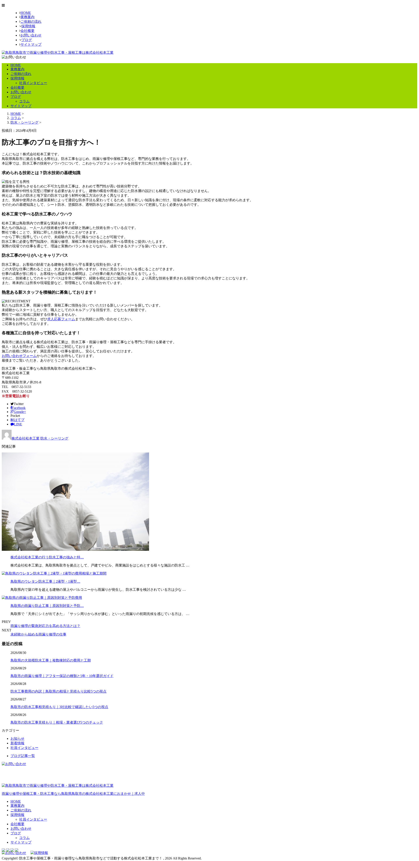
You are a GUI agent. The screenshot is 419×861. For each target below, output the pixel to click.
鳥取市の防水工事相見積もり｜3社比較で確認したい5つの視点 (59, 707)
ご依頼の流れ (31, 21)
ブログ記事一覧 (22, 756)
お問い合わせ (31, 35)
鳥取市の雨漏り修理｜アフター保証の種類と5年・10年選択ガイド (61, 676)
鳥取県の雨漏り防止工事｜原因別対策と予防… (47, 606)
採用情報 (28, 26)
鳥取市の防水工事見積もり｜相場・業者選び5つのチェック (56, 722)
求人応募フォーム (61, 319)
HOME (26, 13)
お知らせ (17, 738)
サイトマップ (31, 44)
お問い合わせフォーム (19, 356)
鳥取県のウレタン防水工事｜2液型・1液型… (45, 581)
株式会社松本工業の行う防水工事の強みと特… (47, 557)
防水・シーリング (24, 122)
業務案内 (27, 17)
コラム (24, 101)
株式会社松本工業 (25, 438)
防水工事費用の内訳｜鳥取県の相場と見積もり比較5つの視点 (58, 691)
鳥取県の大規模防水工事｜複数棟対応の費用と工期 (50, 660)
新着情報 (17, 743)
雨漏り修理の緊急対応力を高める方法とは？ (45, 626)
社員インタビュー (33, 83)
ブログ (26, 40)
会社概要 (27, 31)
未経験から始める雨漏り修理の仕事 (38, 634)
